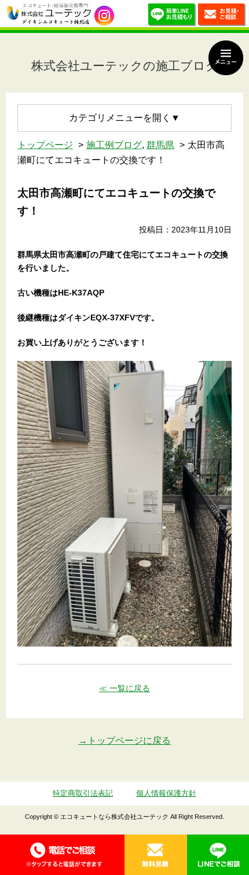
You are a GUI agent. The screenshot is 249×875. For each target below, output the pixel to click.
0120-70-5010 (62, 855)
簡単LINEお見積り (172, 16)
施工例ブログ (114, 145)
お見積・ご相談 (222, 16)
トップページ (45, 145)
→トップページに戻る (124, 740)
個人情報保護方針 (166, 793)
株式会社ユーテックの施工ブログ (124, 65)
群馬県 (160, 145)
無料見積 (155, 855)
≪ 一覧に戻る (124, 688)
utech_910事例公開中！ (104, 15)
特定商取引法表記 (83, 793)
